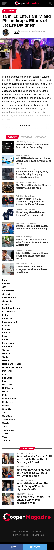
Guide (5, 357)
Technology (8, 430)
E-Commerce (8, 311)
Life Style (7, 378)
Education (7, 318)
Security (6, 409)
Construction (9, 298)
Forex (5, 339)
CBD (4, 287)
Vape (4, 437)
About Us (24, 531)
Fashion (6, 325)
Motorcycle (8, 385)
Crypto (5, 304)
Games (5, 350)
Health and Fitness (11, 364)
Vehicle (6, 440)
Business (7, 284)
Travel (5, 433)
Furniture (7, 346)
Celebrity (7, 294)
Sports (5, 423)
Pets (4, 395)
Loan (4, 381)
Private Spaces (10, 398)
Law (4, 374)
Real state (7, 402)
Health (5, 360)
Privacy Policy (21, 535)
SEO (4, 412)
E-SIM (5, 315)
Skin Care (7, 416)
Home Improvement (12, 367)
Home (13, 531)
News (5, 392)
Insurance (7, 371)
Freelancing (8, 343)
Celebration (8, 291)
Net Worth (7, 388)
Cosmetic (7, 301)
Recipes (6, 405)
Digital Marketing (11, 308)
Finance (6, 329)
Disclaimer (37, 531)
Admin (16, 33)
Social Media (8, 419)
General (6, 353)
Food (4, 336)
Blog (4, 280)
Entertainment (9, 322)
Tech (4, 426)
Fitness (6, 332)
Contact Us (38, 535)
